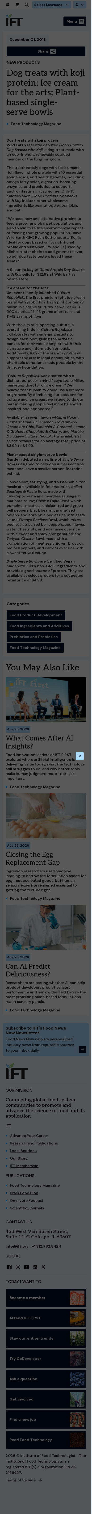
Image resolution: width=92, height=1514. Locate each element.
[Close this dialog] (80, 756)
